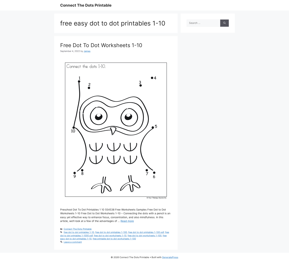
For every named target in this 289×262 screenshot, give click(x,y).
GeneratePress (170, 257)
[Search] (224, 23)
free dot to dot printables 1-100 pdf (146, 232)
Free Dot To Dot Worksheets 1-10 (101, 45)
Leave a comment (73, 242)
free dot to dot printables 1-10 (79, 232)
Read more (127, 221)
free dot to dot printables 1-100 (111, 232)
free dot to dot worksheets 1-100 (145, 235)
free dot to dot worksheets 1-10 (110, 235)
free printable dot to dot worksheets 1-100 (114, 238)
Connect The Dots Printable (86, 5)
